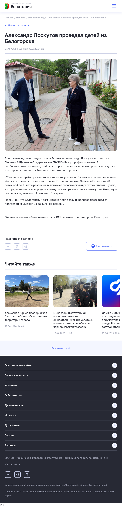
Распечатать (104, 246)
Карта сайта (12, 464)
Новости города (18, 25)
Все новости (59, 348)
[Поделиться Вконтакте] (8, 247)
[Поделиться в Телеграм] (26, 247)
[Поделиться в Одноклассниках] (17, 247)
